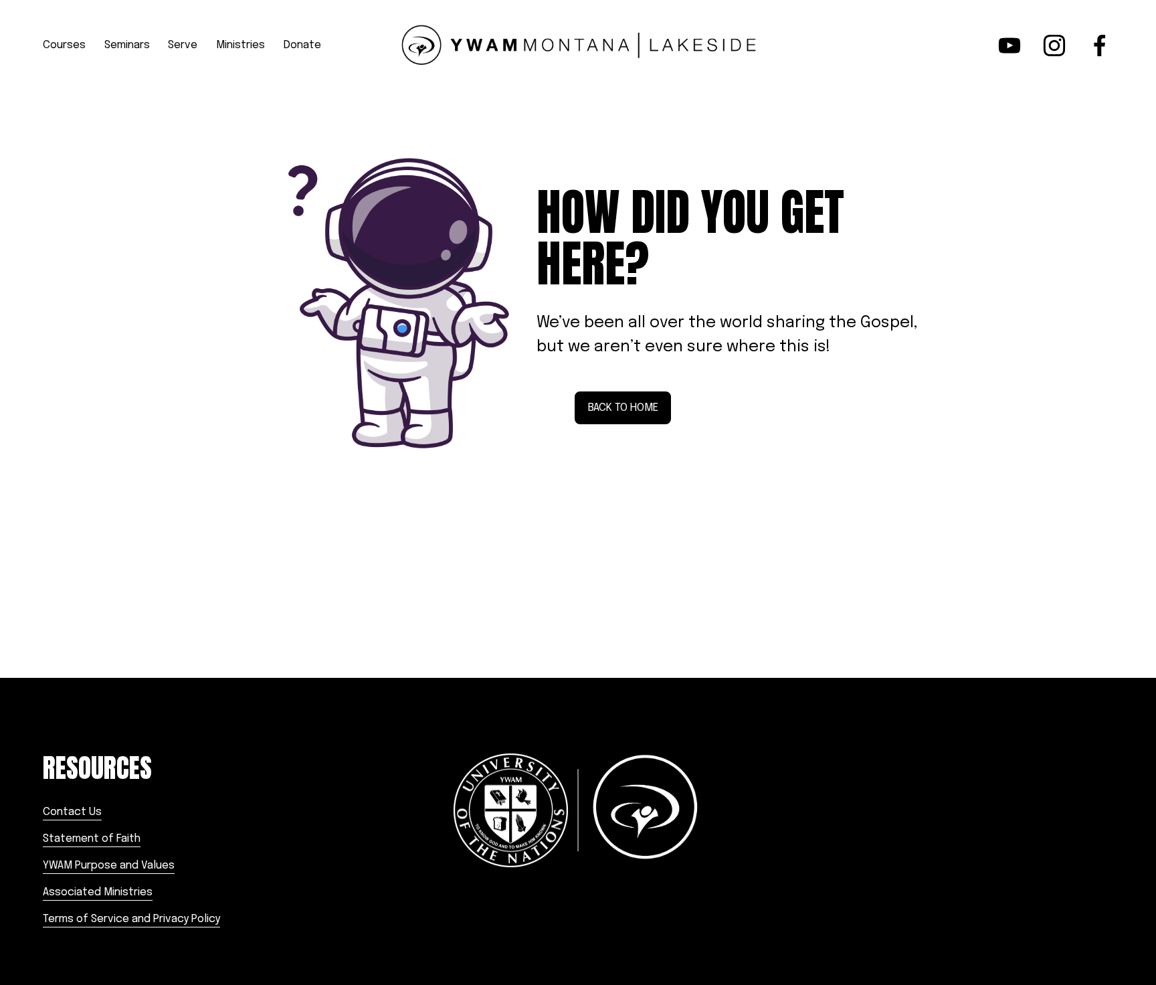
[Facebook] (1099, 45)
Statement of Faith (91, 838)
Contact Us (72, 812)
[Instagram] (1054, 45)
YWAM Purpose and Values (109, 865)
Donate (302, 45)
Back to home (623, 408)
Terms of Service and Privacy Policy (131, 919)
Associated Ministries (98, 892)
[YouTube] (1009, 45)
